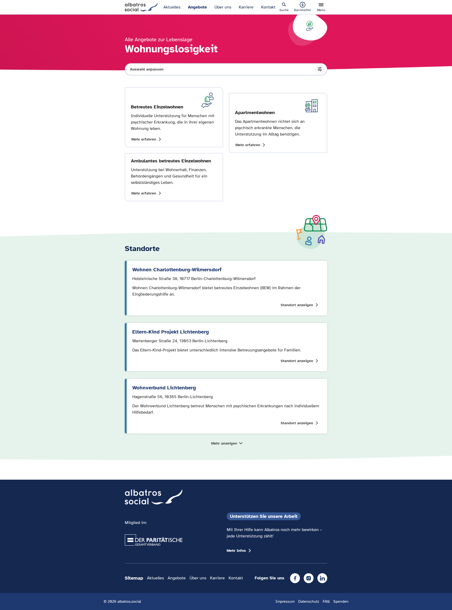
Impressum (285, 601)
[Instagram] (309, 578)
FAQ (326, 601)
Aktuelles (171, 7)
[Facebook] (295, 578)
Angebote (197, 7)
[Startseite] (141, 6)
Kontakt (268, 7)
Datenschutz (308, 601)
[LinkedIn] (322, 578)
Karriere (246, 7)
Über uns (222, 7)
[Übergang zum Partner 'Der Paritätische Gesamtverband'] (153, 540)
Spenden (340, 601)
